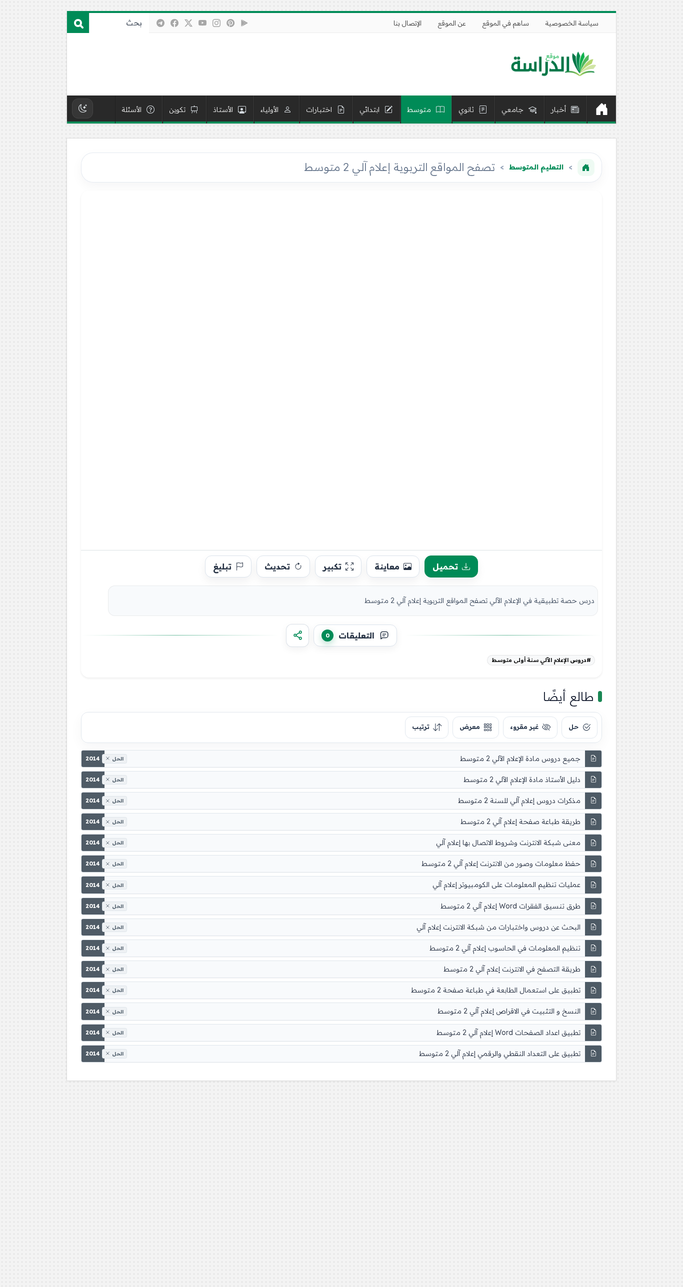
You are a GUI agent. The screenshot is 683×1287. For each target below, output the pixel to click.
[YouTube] (202, 23)
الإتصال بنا (408, 23)
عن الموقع (452, 23)
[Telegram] (160, 23)
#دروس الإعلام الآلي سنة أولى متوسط (541, 660)
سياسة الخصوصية (572, 23)
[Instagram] (216, 23)
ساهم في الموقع (505, 23)
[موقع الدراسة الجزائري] (553, 64)
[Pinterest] (230, 23)
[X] (188, 23)
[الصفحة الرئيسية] (586, 167)
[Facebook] (174, 23)
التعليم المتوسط (536, 167)
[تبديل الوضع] (82, 108)
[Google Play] (244, 23)
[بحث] (78, 23)
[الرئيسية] (601, 110)
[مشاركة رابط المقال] (297, 635)
